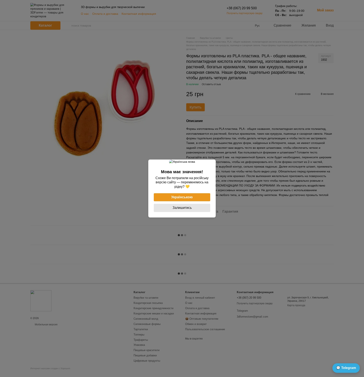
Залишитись (182, 207)
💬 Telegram (346, 368)
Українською (182, 197)
